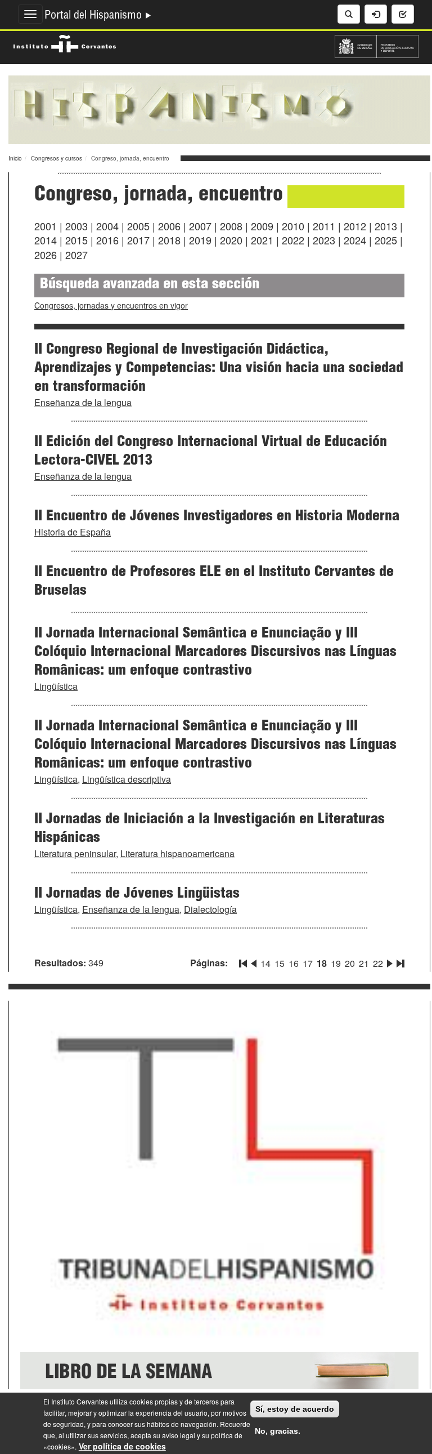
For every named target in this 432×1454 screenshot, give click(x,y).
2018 (169, 240)
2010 (293, 225)
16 (294, 963)
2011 (324, 225)
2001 (45, 225)
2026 (45, 254)
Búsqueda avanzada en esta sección (149, 285)
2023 (324, 240)
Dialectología (210, 909)
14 (265, 963)
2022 (293, 240)
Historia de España (72, 531)
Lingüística (56, 686)
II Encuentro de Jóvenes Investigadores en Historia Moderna (216, 517)
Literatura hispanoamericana (177, 853)
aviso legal (178, 1435)
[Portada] (219, 108)
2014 (45, 240)
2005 (138, 225)
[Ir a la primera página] (244, 961)
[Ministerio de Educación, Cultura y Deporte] (376, 45)
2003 (76, 225)
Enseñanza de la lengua (83, 402)
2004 (107, 225)
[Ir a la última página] (399, 961)
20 (350, 963)
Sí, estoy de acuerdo (294, 1408)
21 (364, 963)
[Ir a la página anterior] (254, 961)
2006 (169, 225)
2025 (386, 240)
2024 (355, 240)
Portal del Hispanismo (94, 16)
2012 (355, 225)
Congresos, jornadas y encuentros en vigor (111, 305)
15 (279, 963)
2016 (107, 240)
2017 (138, 240)
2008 (231, 225)
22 (378, 963)
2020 (231, 240)
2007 (200, 225)
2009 (262, 225)
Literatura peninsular (75, 853)
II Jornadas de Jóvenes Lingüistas (137, 894)
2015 (76, 240)
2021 (262, 240)
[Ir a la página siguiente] (390, 961)
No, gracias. (277, 1430)
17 (308, 963)
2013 (386, 225)
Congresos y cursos (56, 158)
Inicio (15, 158)
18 (322, 963)
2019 (200, 240)
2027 (76, 254)
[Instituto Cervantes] (65, 42)
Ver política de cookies (122, 1446)
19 (336, 963)
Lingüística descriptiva (126, 779)
